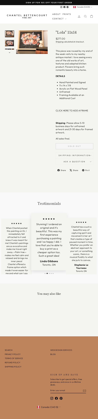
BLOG (53, 354)
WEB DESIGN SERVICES (61, 350)
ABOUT (56, 14)
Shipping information (74, 155)
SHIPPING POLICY (13, 366)
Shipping (59, 42)
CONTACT (58, 18)
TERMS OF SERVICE (14, 358)
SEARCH (9, 350)
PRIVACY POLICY (13, 354)
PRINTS (67, 14)
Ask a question (74, 161)
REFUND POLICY (12, 362)
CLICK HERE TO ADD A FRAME (72, 110)
